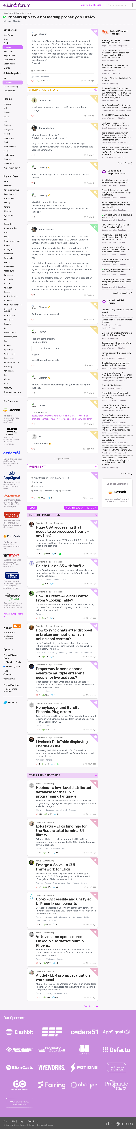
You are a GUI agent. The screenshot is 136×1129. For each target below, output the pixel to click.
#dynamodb (86, 653)
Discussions (124, 143)
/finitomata (9, 155)
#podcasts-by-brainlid (10, 310)
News (38, 783)
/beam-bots (9, 163)
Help (21, 1121)
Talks (122, 410)
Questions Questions (122, 293)
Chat (6, 43)
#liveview (17, 21)
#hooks (72, 917)
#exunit (7, 262)
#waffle (48, 580)
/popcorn (8, 159)
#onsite (7, 284)
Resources (8, 51)
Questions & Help (12, 13)
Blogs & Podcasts (109, 46)
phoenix (38, 482)
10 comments (40, 70)
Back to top (89, 1006)
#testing (7, 211)
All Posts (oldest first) (11, 669)
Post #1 (90, 116)
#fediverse (50, 959)
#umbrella (8, 300)
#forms (7, 379)
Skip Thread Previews (10, 690)
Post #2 (90, 155)
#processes (9, 371)
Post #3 (90, 183)
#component (41, 920)
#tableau (53, 920)
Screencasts (125, 110)
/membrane (9, 138)
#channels (49, 691)
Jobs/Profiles (9, 64)
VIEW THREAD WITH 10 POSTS (81, 507)
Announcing (48, 783)
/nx (5, 121)
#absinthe (8, 224)
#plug (6, 237)
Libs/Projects (9, 60)
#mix (6, 220)
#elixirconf (8, 254)
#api (5, 375)
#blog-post (8, 320)
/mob (6, 142)
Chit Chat (123, 128)
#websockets (9, 354)
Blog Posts (122, 46)
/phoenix (7, 21)
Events (7, 68)
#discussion (9, 267)
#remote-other (10, 228)
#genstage (8, 350)
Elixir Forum (126, 473)
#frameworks (59, 883)
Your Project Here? (12, 168)
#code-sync (9, 271)
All (5, 78)
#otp (6, 232)
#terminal (55, 849)
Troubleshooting (11, 87)
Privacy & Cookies (45, 1125)
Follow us (12, 702)
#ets (38, 653)
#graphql (7, 345)
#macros (7, 245)
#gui (69, 883)
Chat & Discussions (109, 128)
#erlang (7, 207)
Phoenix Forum (124, 163)
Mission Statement (8, 637)
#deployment (9, 198)
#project (60, 959)
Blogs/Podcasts (11, 56)
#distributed (61, 810)
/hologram (8, 130)
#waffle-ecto (60, 580)
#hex (6, 384)
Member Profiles (108, 328)
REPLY (32, 507)
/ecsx (6, 151)
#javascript (9, 275)
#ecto (6, 181)
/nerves (39, 883)
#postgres (8, 249)
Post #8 (90, 393)
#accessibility (83, 917)
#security (8, 388)
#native (75, 883)
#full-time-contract (13, 305)
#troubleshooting (49, 653)
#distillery (8, 367)
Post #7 (90, 365)
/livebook (40, 760)
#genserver (9, 215)
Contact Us (9, 1121)
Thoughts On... (10, 91)
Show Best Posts (13, 662)
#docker (7, 292)
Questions (26, 13)
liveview (39, 486)
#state (84, 883)
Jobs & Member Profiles (111, 325)
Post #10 (90, 449)
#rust (46, 849)
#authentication (11, 296)
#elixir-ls (7, 324)
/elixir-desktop (10, 147)
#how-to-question (12, 241)
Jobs (125, 453)
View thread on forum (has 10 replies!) (51, 478)
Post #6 (90, 319)
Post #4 (90, 217)
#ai (65, 993)
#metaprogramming (12, 392)
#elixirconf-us (10, 332)
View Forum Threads (91, 5)
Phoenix (123, 31)
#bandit (48, 725)
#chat (76, 653)
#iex (5, 341)
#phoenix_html (10, 337)
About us (10, 632)
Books (122, 380)
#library (39, 810)
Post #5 (90, 295)
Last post (90, 498)
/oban (6, 117)
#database (49, 810)
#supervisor (9, 358)
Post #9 (90, 424)
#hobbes (72, 810)
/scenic (7, 134)
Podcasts (122, 157)
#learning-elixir (65, 653)
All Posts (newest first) (9, 676)
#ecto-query (9, 315)
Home (37, 491)
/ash (5, 108)
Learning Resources (110, 70)
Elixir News (8, 35)
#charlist (50, 760)
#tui (63, 849)
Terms (31, 1125)
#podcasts (8, 279)
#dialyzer (8, 288)
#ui (55, 917)
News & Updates (115, 388)
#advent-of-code (11, 362)
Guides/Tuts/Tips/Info (111, 73)
